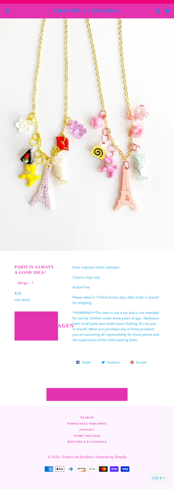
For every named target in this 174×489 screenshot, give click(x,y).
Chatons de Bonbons (87, 11)
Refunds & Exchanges (87, 442)
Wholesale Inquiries (87, 423)
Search (87, 417)
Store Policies (87, 436)
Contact (87, 429)
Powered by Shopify (111, 456)
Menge (22, 283)
